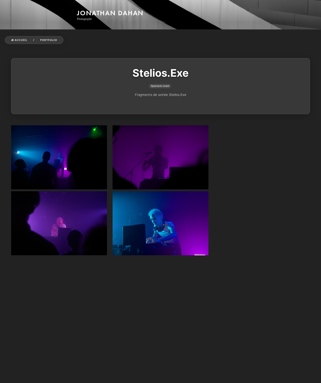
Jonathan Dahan (110, 13)
